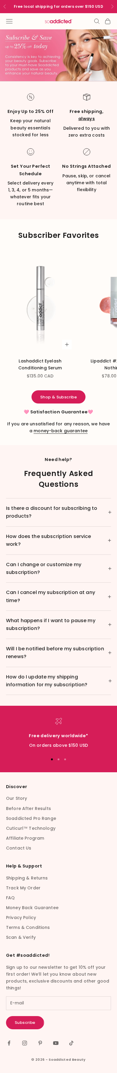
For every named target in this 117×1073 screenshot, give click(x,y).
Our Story (16, 798)
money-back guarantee (61, 431)
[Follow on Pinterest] (40, 1043)
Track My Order (23, 888)
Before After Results (28, 808)
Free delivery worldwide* (58, 736)
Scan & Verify (21, 937)
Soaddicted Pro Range (31, 818)
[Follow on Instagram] (25, 1043)
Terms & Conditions (28, 927)
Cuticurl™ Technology (31, 828)
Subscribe (25, 1022)
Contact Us (18, 848)
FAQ (10, 898)
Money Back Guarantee (32, 908)
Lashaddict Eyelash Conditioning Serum (40, 364)
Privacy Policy (21, 918)
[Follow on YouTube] (56, 1043)
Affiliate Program (25, 838)
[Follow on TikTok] (71, 1043)
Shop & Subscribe (58, 397)
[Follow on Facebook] (9, 1043)
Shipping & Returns (27, 878)
